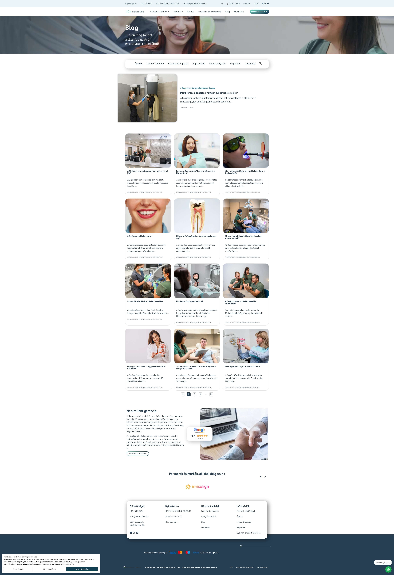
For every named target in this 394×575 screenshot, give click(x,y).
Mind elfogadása (82, 569)
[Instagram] (265, 4)
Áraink (190, 11)
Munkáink (239, 11)
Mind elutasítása (49, 569)
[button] (261, 476)
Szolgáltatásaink (158, 11)
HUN (231, 4)
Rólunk (177, 11)
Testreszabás (18, 569)
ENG (238, 4)
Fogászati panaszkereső (209, 11)
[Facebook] (268, 4)
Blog (227, 11)
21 (211, 394)
